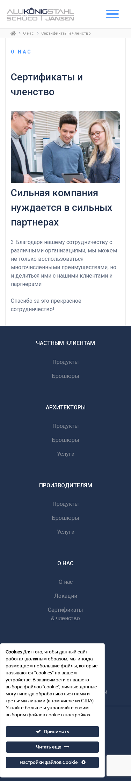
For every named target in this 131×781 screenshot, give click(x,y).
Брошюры (65, 376)
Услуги (65, 454)
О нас (28, 33)
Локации (65, 596)
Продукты (65, 362)
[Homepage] (13, 33)
